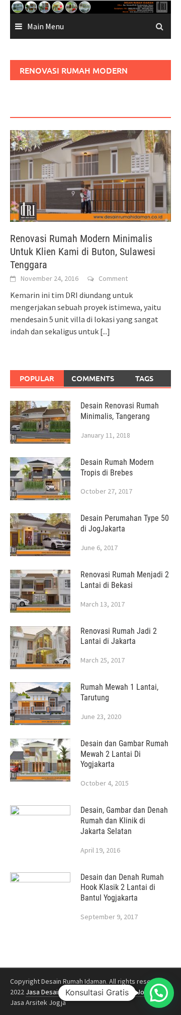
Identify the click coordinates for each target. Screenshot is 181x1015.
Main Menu (45, 26)
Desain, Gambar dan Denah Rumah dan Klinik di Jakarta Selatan (124, 820)
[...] (105, 331)
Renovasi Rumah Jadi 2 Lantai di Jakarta (118, 636)
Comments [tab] (92, 378)
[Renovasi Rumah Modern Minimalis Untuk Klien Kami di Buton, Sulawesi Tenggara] (90, 175)
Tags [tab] (144, 378)
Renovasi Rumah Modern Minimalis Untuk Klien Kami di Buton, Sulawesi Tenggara (82, 251)
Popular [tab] (37, 378)
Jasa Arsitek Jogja (126, 991)
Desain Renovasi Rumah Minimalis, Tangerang (119, 411)
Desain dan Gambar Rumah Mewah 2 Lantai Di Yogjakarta (124, 754)
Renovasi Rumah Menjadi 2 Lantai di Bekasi (124, 580)
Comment (113, 278)
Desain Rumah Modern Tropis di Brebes (117, 467)
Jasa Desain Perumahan (61, 991)
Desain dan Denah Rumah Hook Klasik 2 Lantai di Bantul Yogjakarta (122, 887)
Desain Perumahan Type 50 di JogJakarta (124, 523)
